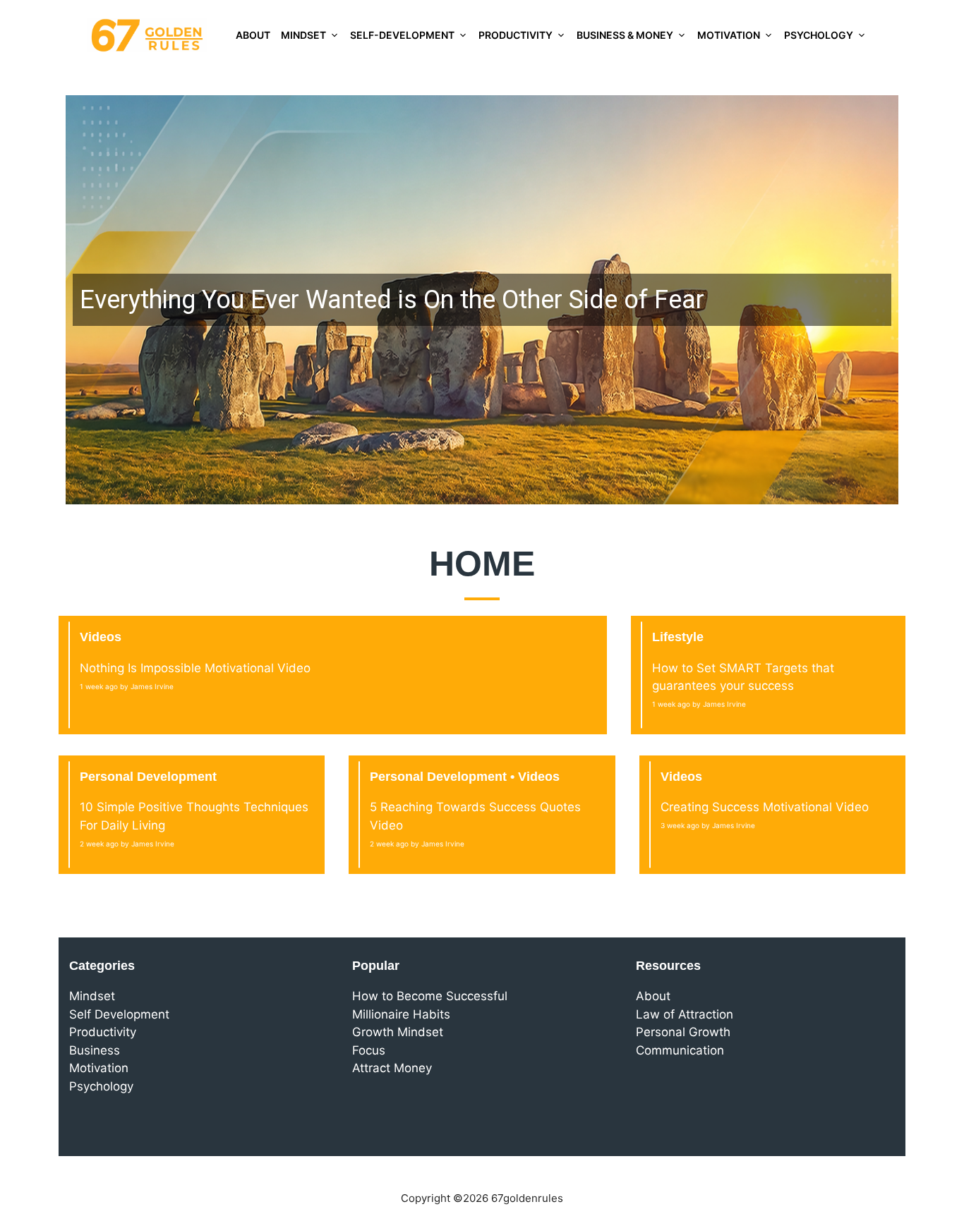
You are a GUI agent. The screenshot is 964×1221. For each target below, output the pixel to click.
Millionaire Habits (401, 1014)
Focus (368, 1050)
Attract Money (392, 1068)
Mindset (303, 35)
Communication (680, 1050)
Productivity (515, 35)
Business (94, 1050)
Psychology (818, 35)
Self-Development (402, 35)
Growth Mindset (397, 1032)
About (253, 35)
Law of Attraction (684, 1014)
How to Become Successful (429, 996)
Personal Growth (683, 1032)
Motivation (728, 35)
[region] (482, 299)
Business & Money (625, 35)
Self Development (119, 1014)
